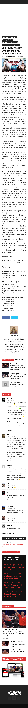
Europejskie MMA (7, 40)
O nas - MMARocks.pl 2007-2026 (14, 706)
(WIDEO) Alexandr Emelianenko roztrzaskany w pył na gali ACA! (17, 384)
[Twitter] (18, 698)
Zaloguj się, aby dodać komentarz (14, 538)
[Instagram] (14, 698)
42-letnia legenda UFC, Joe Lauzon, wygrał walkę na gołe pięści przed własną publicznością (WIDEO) (14, 632)
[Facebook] (9, 698)
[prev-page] (3, 390)
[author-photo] (14, 333)
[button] (2, 2)
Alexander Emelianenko (13, 5)
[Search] (26, 2)
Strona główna (4, 5)
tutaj (18, 206)
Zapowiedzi (16, 45)
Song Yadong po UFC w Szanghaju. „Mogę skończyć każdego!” (17, 651)
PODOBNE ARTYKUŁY (7, 359)
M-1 (16, 42)
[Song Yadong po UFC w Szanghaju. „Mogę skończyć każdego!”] (5, 651)
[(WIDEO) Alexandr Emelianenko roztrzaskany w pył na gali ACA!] (5, 384)
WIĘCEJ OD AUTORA (20, 359)
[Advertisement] (14, 21)
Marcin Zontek (6, 45)
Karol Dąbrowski (10, 56)
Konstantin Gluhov (8, 42)
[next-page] (5, 390)
